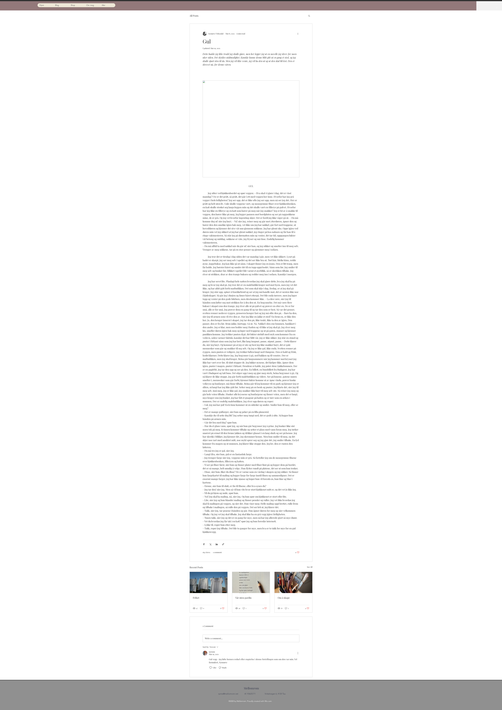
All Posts (194, 15)
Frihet (196, 597)
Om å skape (284, 597)
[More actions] (297, 33)
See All (309, 567)
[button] (496, 7)
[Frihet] (208, 582)
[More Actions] (297, 653)
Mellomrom (251, 688)
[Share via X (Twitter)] (210, 544)
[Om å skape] (293, 582)
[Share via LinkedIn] (216, 544)
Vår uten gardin (243, 597)
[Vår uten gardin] (251, 582)
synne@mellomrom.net (228, 693)
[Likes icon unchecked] (210, 667)
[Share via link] (223, 544)
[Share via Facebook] (204, 544)
